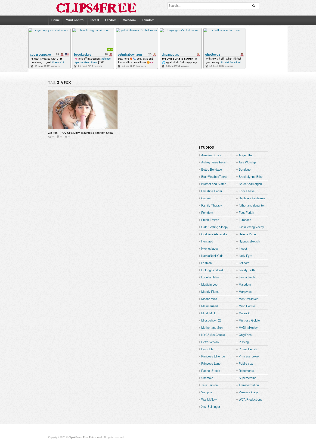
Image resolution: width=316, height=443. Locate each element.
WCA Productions (250, 399)
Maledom (129, 20)
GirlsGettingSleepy (251, 227)
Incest (94, 20)
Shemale (207, 378)
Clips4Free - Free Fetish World (85, 437)
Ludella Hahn (210, 277)
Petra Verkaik (210, 342)
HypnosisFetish (249, 241)
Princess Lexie (249, 356)
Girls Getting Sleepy (214, 227)
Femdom (148, 20)
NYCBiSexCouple (213, 335)
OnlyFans (245, 335)
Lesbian (206, 263)
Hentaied (207, 241)
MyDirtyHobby (248, 327)
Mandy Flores (210, 291)
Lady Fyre (245, 256)
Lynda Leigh (247, 277)
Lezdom (111, 20)
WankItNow (209, 399)
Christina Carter (211, 191)
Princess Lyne (210, 363)
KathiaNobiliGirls (212, 256)
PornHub (207, 349)
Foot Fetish (246, 212)
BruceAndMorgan (250, 184)
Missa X (244, 313)
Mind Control (75, 20)
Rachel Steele (210, 371)
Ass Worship (247, 162)
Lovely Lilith (247, 270)
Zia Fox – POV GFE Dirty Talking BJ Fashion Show (80, 132)
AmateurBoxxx (211, 155)
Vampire (206, 392)
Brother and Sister (213, 184)
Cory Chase (246, 191)
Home (55, 20)
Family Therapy (211, 205)
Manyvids (245, 291)
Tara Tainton (209, 385)
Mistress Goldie (249, 320)
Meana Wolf (209, 299)
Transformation (249, 385)
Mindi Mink (208, 313)
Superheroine (247, 378)
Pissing (244, 342)
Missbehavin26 (211, 320)
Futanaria (245, 220)
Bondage (245, 169)
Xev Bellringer (210, 406)
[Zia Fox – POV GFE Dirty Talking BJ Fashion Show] (83, 110)
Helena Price (247, 234)
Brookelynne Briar (251, 176)
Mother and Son (212, 327)
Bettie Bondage (211, 169)
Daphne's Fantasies (252, 198)
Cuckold (206, 198)
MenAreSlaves (248, 299)
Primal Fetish (248, 349)
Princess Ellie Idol (213, 356)
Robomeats (246, 371)
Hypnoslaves (210, 248)
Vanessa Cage (248, 392)
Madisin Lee (209, 284)
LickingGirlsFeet (212, 270)
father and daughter (252, 205)
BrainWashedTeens (214, 176)
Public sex (246, 363)
